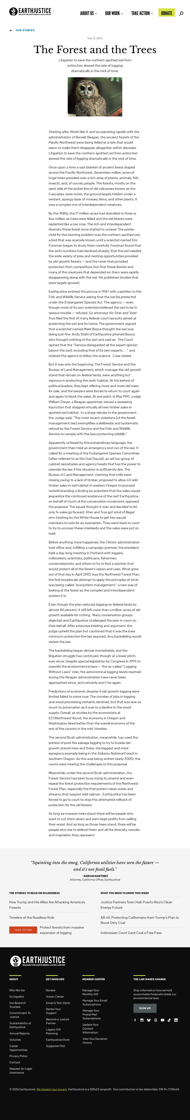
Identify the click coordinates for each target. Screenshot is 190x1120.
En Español (16, 996)
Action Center (55, 996)
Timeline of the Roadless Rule (31, 917)
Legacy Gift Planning (53, 1031)
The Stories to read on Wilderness (34, 893)
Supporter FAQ (55, 1046)
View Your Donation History (95, 1040)
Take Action (140, 13)
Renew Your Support (53, 1011)
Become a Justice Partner (57, 1021)
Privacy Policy (18, 1056)
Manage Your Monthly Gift (90, 992)
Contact (14, 1062)
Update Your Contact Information (91, 1028)
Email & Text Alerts (58, 1003)
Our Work (112, 13)
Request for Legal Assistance (20, 1070)
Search (180, 12)
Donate (166, 13)
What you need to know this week (125, 893)
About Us (87, 13)
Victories (15, 1039)
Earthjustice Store (57, 1039)
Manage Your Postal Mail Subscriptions (92, 1014)
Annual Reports (19, 1033)
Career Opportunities (18, 1048)
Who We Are (17, 990)
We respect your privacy (52, 1089)
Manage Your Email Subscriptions (95, 1002)
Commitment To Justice (20, 1015)
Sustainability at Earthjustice (20, 1025)
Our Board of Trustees (17, 1005)
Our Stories (25, 30)
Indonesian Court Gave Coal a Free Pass (131, 933)
